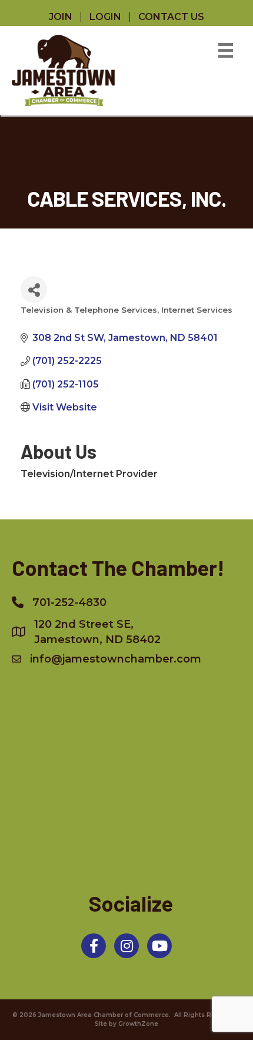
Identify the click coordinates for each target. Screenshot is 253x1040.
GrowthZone (138, 1024)
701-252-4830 (69, 602)
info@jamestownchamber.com (115, 659)
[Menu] (225, 50)
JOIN (60, 17)
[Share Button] (34, 289)
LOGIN (105, 17)
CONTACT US (171, 17)
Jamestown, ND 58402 (97, 632)
